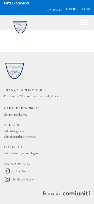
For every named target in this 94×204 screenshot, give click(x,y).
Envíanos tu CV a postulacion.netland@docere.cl (32, 96)
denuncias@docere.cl (16, 114)
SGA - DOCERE (54, 10)
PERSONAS (72, 9)
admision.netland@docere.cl (20, 136)
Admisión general (14, 131)
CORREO (85, 9)
